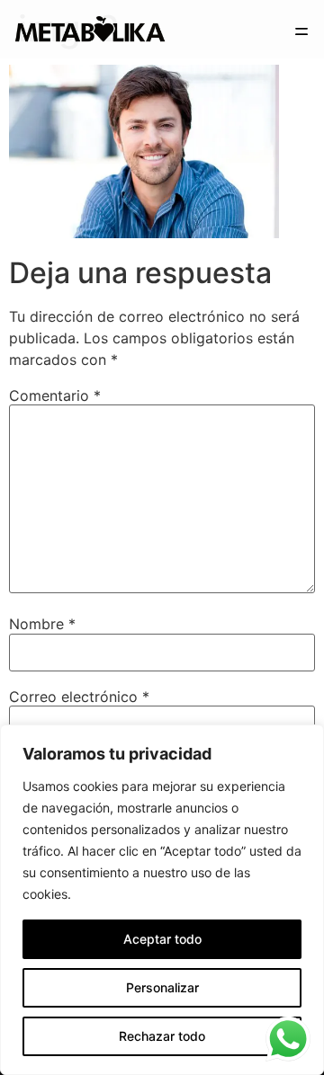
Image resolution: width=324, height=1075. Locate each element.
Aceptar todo (162, 938)
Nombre (42, 624)
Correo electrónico (79, 696)
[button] (302, 33)
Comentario (55, 395)
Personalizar (162, 987)
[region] (162, 899)
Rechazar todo (162, 1036)
